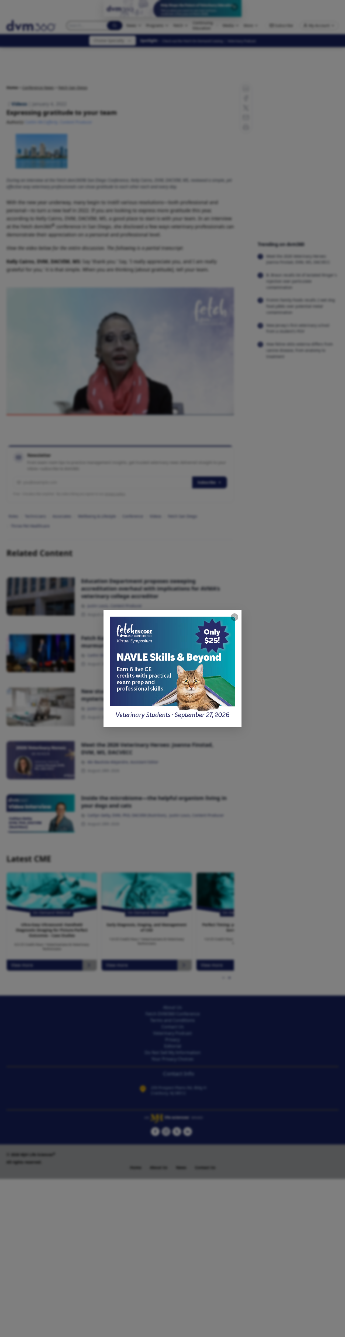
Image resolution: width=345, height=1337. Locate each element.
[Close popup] (234, 617)
